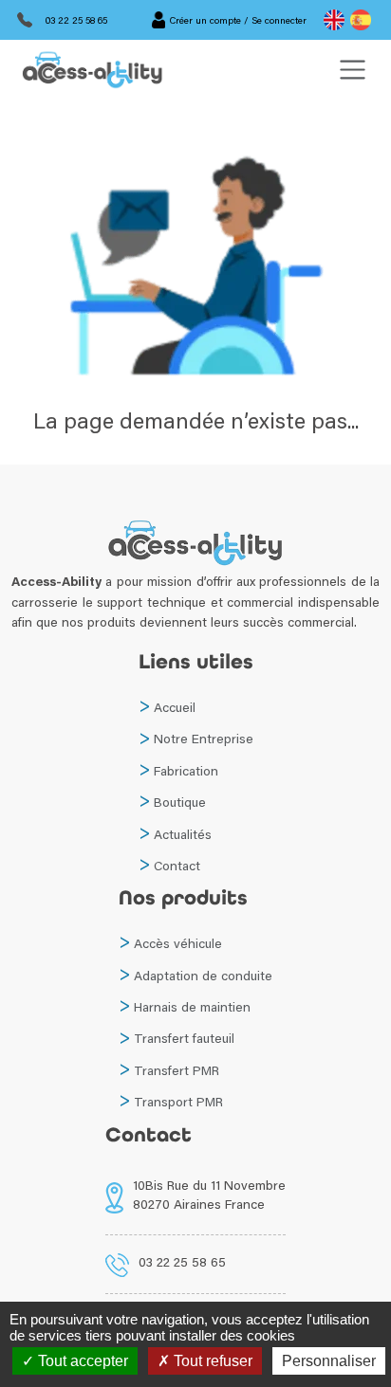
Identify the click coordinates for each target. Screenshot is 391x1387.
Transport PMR (178, 1101)
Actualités (183, 834)
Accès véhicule (178, 943)
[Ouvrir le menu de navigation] (353, 69)
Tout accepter (81, 1361)
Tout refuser (211, 1361)
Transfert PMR (176, 1070)
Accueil (175, 707)
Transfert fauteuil (184, 1038)
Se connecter (279, 20)
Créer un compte (205, 20)
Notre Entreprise (203, 738)
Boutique (180, 802)
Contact (177, 865)
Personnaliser (329, 1361)
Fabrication (186, 770)
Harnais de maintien (192, 1006)
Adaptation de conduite (203, 975)
